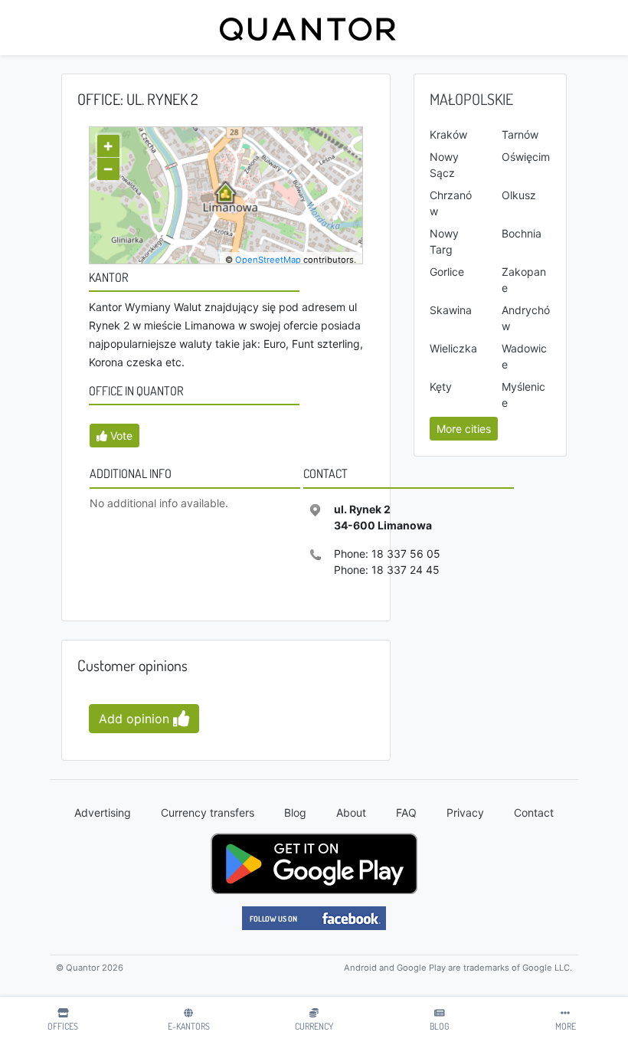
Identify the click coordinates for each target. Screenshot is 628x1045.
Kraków (448, 134)
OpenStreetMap (268, 259)
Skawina (451, 309)
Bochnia (521, 233)
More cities (464, 428)
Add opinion (136, 718)
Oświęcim (526, 156)
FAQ (406, 812)
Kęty (441, 386)
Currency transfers (207, 812)
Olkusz (519, 194)
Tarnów (520, 134)
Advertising (102, 812)
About (351, 812)
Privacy (465, 812)
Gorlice (447, 271)
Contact (534, 812)
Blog (295, 812)
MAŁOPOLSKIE (471, 99)
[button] (114, 435)
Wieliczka (453, 348)
